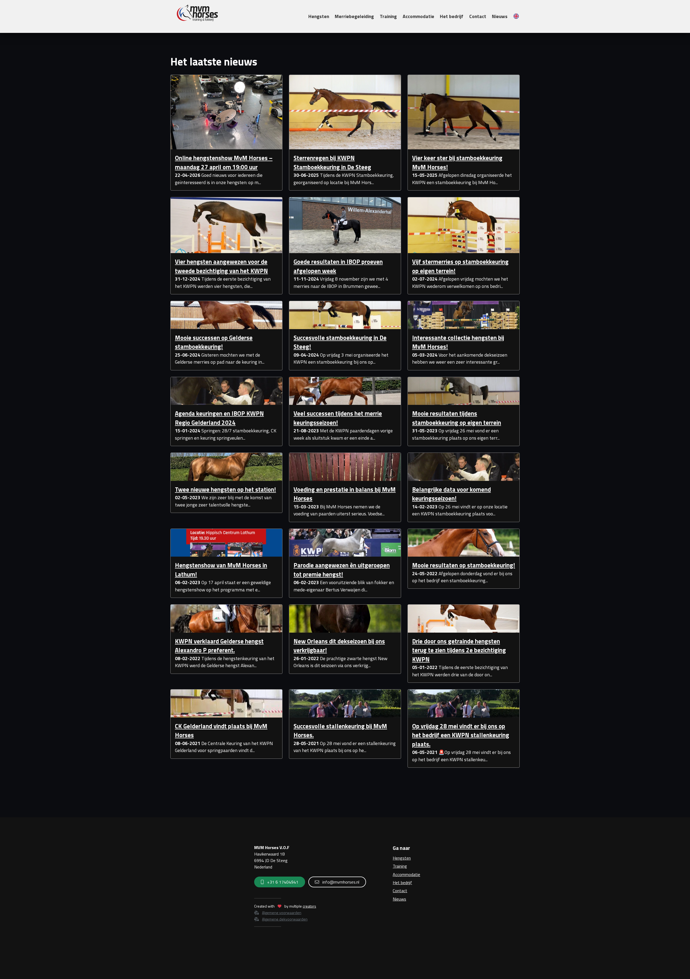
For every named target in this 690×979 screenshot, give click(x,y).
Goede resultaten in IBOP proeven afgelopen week (338, 266)
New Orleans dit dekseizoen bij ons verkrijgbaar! (339, 646)
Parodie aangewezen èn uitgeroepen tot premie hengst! (342, 570)
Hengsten (318, 16)
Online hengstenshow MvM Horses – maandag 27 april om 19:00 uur (223, 162)
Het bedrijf (451, 16)
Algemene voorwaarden (281, 912)
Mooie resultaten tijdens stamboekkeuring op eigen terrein (456, 418)
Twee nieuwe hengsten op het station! (225, 489)
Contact (477, 16)
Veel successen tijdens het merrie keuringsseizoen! (338, 418)
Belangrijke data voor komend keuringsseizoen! (451, 494)
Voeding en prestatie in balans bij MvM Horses (345, 494)
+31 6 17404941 (282, 882)
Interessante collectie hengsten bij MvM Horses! (458, 342)
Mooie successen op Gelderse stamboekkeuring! (214, 342)
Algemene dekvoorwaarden (285, 919)
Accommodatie (418, 16)
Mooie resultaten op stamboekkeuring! (463, 565)
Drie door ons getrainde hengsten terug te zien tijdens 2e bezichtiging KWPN (459, 650)
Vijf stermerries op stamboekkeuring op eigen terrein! (460, 266)
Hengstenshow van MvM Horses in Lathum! (221, 570)
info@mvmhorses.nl (340, 882)
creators (309, 906)
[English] (516, 16)
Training (388, 16)
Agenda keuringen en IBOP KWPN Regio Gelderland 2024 (219, 418)
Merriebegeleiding (354, 16)
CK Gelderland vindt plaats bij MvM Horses (221, 731)
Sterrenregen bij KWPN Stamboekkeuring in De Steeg (332, 162)
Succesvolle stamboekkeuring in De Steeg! (340, 342)
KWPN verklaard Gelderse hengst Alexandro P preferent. (219, 646)
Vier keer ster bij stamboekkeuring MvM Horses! (457, 162)
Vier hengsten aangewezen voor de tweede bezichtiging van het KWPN (221, 266)
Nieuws (500, 16)
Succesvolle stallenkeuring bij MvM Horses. (340, 731)
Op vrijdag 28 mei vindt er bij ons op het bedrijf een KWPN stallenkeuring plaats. (460, 735)
